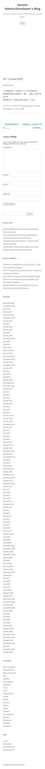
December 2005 (8, 634)
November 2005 (9, 637)
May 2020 (6, 332)
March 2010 (7, 531)
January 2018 (7, 380)
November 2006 (9, 602)
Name (6, 175)
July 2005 (6, 646)
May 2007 (6, 584)
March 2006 (7, 625)
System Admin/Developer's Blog (22, 7)
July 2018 (6, 371)
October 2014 (8, 454)
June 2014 (6, 460)
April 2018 (6, 377)
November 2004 (9, 649)
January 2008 (7, 566)
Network (6, 702)
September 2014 (9, 457)
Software (6, 711)
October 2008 (8, 551)
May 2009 (6, 539)
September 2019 (9, 338)
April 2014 (6, 462)
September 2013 (9, 483)
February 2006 (8, 628)
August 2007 (7, 575)
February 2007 (8, 593)
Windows (6, 723)
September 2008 (9, 554)
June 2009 (6, 536)
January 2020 (7, 335)
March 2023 (7, 312)
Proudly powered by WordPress (14, 764)
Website (6, 194)
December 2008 (8, 545)
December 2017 (8, 383)
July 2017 (6, 391)
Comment (8, 147)
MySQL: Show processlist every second (17, 249)
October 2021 (8, 329)
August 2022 (7, 320)
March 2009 (7, 542)
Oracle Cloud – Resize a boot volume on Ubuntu (20, 246)
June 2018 (6, 374)
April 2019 (6, 344)
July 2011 (6, 510)
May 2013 (6, 495)
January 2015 (7, 448)
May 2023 (6, 309)
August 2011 (7, 507)
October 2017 (8, 389)
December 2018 (8, 356)
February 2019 (8, 350)
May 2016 (6, 409)
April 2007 (6, 587)
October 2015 (8, 421)
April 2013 (6, 498)
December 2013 (8, 474)
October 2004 (8, 652)
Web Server (7, 720)
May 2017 (6, 397)
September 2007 (9, 572)
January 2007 (7, 596)
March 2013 (7, 501)
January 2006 (7, 631)
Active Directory (9, 670)
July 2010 (6, 519)
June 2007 (6, 581)
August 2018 (7, 368)
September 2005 (9, 643)
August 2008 (7, 557)
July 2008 (6, 560)
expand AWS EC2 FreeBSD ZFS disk (27, 276)
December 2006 (8, 599)
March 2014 (7, 465)
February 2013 (8, 504)
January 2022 (7, 326)
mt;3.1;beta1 (7, 109)
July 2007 (6, 578)
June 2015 (6, 433)
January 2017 (7, 400)
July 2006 (6, 613)
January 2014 (7, 471)
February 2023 (8, 315)
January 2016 (7, 418)
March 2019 (7, 347)
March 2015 (7, 442)
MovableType (26, 106)
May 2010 (6, 525)
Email (6, 184)
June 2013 (6, 492)
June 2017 (6, 394)
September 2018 (9, 365)
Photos (5, 705)
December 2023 (8, 303)
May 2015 (6, 436)
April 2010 (6, 528)
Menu (22, 23)
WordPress (7, 726)
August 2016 (7, 403)
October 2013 (8, 480)
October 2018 (8, 362)
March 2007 (7, 590)
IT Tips (5, 687)
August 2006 (7, 610)
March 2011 (7, 516)
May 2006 (6, 619)
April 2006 (6, 622)
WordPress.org (8, 750)
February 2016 (8, 415)
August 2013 (7, 486)
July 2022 (6, 323)
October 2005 (8, 640)
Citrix (5, 676)
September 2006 (9, 607)
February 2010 (8, 534)
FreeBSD (6, 679)
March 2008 (7, 563)
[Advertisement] (22, 51)
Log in (5, 741)
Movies (5, 696)
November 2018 (9, 359)
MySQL (5, 699)
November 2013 (9, 477)
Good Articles (8, 681)
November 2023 (9, 306)
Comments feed (9, 747)
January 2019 (7, 353)
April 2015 (6, 439)
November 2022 (9, 318)
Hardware (6, 684)
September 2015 (9, 424)
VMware (6, 717)
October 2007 (8, 569)
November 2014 (9, 451)
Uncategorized (8, 714)
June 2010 (6, 522)
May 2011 (6, 513)
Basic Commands (9, 673)
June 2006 (6, 616)
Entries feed (7, 744)
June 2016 (6, 406)
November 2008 (9, 548)
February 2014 (8, 468)
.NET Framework (9, 667)
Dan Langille (7, 276)
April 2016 (6, 412)
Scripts (5, 708)
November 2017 (9, 386)
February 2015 (8, 445)
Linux (5, 690)
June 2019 (6, 341)
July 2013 (6, 489)
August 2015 (7, 427)
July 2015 (6, 430)
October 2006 (8, 605)
